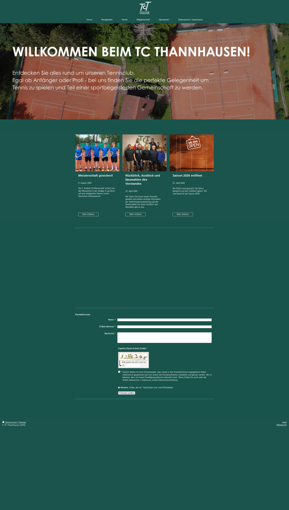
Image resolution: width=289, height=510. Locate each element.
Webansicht (282, 425)
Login (284, 422)
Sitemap (22, 422)
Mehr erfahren (88, 214)
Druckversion (11, 422)
